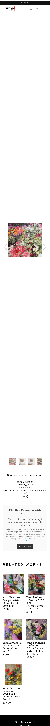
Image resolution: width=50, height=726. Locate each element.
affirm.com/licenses (25, 541)
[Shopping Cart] (37, 9)
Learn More (25, 546)
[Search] (31, 9)
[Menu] (42, 9)
